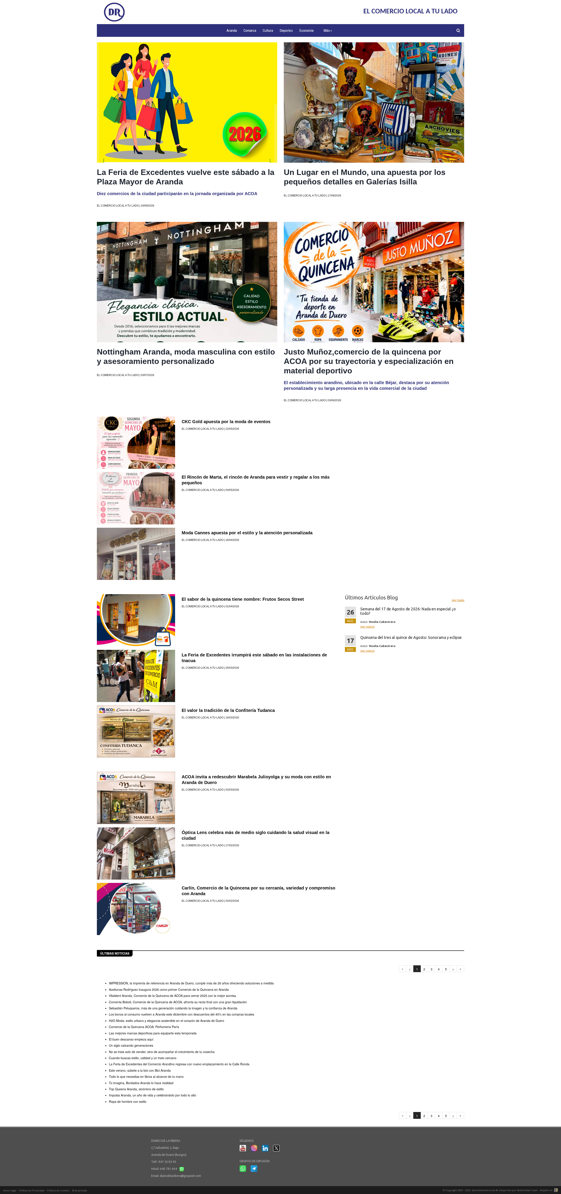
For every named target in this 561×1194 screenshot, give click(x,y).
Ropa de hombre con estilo (127, 1101)
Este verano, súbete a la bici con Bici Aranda (140, 1070)
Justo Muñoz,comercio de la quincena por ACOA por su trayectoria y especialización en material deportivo (369, 361)
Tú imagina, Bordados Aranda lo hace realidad (141, 1083)
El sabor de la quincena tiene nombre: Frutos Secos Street (243, 599)
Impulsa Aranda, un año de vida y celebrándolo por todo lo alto (152, 1095)
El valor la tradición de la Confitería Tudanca (228, 710)
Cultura (268, 30)
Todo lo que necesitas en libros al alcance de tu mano (146, 1076)
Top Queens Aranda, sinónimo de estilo (136, 1089)
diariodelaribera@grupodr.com (180, 1176)
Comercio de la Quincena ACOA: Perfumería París (144, 1027)
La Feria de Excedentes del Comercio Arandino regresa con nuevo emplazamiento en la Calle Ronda (179, 1064)
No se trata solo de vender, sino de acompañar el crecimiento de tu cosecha (162, 1052)
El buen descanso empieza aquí (131, 1039)
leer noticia (367, 626)
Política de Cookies (58, 1190)
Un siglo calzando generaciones (131, 1045)
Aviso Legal (9, 1190)
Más (326, 30)
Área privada (79, 1190)
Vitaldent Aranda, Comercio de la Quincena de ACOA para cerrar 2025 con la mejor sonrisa (172, 995)
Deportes (286, 30)
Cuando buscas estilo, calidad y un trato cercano (142, 1058)
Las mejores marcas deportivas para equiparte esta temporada (153, 1033)
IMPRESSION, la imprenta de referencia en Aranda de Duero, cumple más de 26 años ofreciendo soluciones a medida (191, 983)
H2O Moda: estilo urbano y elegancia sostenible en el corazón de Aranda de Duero (166, 1020)
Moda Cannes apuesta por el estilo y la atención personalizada (247, 532)
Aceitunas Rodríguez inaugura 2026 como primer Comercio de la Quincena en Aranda (169, 989)
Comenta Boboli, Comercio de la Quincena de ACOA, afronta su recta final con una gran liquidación (178, 1002)
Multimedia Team (527, 1190)
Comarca (249, 30)
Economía (306, 30)
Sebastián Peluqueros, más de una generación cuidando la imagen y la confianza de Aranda (173, 1008)
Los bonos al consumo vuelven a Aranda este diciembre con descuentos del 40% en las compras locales (181, 1014)
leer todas (458, 600)
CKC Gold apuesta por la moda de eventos (226, 421)
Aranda (232, 30)
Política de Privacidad (31, 1190)
